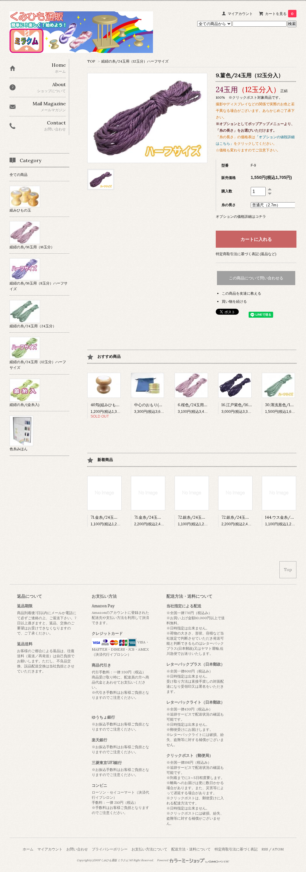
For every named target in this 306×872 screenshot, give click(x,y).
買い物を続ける (234, 301)
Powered (163, 860)
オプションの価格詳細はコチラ (241, 216)
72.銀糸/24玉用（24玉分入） (247, 517)
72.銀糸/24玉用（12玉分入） (203, 517)
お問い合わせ (77, 849)
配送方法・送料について (191, 849)
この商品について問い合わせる (256, 278)
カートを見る (279, 13)
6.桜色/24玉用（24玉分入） (203, 404)
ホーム (28, 849)
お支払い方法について (149, 849)
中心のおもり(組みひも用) (156, 404)
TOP (91, 61)
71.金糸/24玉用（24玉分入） (159, 517)
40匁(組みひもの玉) (108, 404)
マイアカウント (240, 13)
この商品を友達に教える (241, 293)
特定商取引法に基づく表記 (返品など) (246, 254)
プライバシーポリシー (110, 849)
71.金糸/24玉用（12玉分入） (116, 517)
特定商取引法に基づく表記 (236, 849)
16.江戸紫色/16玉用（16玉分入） (250, 404)
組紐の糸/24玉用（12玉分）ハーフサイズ (135, 61)
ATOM (278, 849)
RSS (264, 849)
